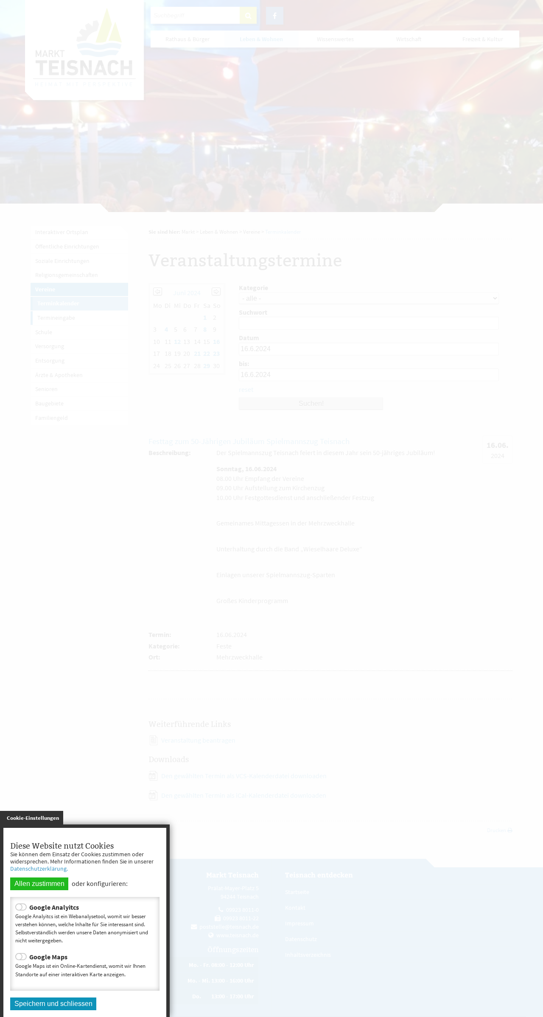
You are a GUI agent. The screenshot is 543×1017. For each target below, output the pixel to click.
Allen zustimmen (39, 883)
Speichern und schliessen (53, 1003)
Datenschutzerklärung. (39, 868)
